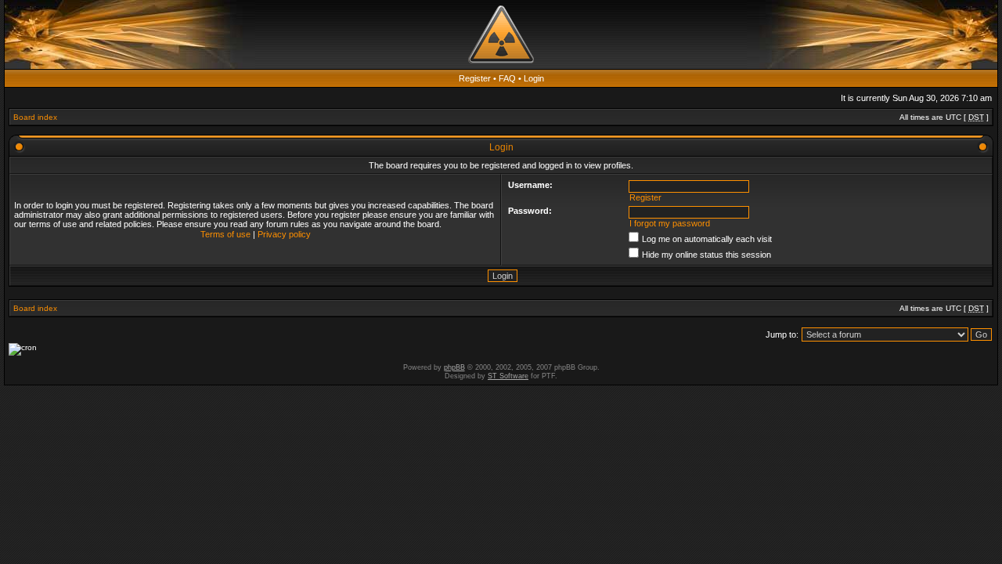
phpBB (454, 367)
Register (475, 78)
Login (534, 78)
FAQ (507, 78)
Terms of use (225, 234)
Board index (35, 117)
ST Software (508, 376)
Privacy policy (284, 234)
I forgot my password (669, 223)
